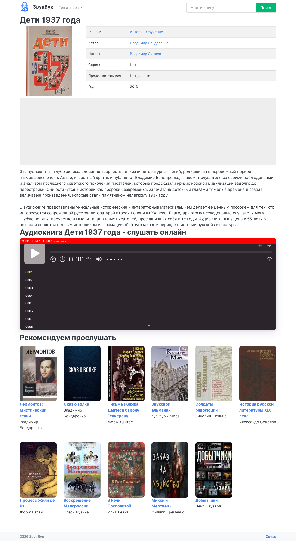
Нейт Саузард (208, 506)
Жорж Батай (31, 512)
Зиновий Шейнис (211, 416)
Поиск (266, 7)
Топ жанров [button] (69, 8)
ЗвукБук (42, 7)
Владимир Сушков (145, 54)
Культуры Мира (165, 416)
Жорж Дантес (120, 422)
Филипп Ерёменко (168, 512)
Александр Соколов (257, 422)
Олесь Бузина (76, 512)
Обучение (154, 32)
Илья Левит (118, 512)
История (137, 32)
